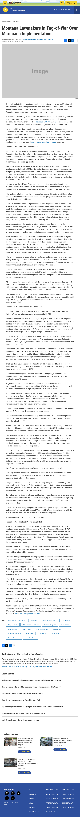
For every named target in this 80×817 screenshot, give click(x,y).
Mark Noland (57, 629)
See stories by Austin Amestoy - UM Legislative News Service (27, 666)
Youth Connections (42, 629)
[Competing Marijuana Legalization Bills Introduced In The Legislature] (46, 741)
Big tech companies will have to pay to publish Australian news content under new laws (32, 707)
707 (55, 122)
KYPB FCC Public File (52, 798)
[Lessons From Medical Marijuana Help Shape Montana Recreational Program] (10, 741)
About (31, 803)
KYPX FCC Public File (68, 803)
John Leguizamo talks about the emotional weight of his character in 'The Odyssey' (31, 687)
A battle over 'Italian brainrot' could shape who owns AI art (22, 693)
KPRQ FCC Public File (52, 794)
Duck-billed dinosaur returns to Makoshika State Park (21, 700)
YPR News (33, 620)
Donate (72, 3)
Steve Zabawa (26, 629)
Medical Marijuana (50, 625)
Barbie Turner (43, 633)
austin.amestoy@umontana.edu (27, 614)
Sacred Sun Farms (14, 638)
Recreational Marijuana (49, 620)
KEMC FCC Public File (35, 812)
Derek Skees (30, 633)
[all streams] (77, 10)
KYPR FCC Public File (68, 794)
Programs (32, 794)
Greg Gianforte (12, 625)
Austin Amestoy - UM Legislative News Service (37, 39)
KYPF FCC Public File (52, 807)
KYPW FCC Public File (68, 798)
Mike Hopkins (65, 620)
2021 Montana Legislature (31, 625)
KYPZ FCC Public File (68, 807)
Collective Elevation (14, 633)
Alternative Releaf (30, 638)
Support (31, 798)
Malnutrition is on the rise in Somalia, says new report (21, 720)
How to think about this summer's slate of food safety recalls (23, 713)
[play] (5, 10)
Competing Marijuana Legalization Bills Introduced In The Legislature (63, 740)
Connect (32, 807)
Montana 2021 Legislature (10, 21)
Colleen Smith (12, 629)
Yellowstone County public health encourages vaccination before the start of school (31, 680)
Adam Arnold (65, 625)
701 (48, 122)
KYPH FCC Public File (52, 812)
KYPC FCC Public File (52, 803)
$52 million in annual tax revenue (43, 142)
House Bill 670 (41, 122)
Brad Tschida (56, 633)
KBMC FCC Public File (52, 790)
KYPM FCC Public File (68, 790)
